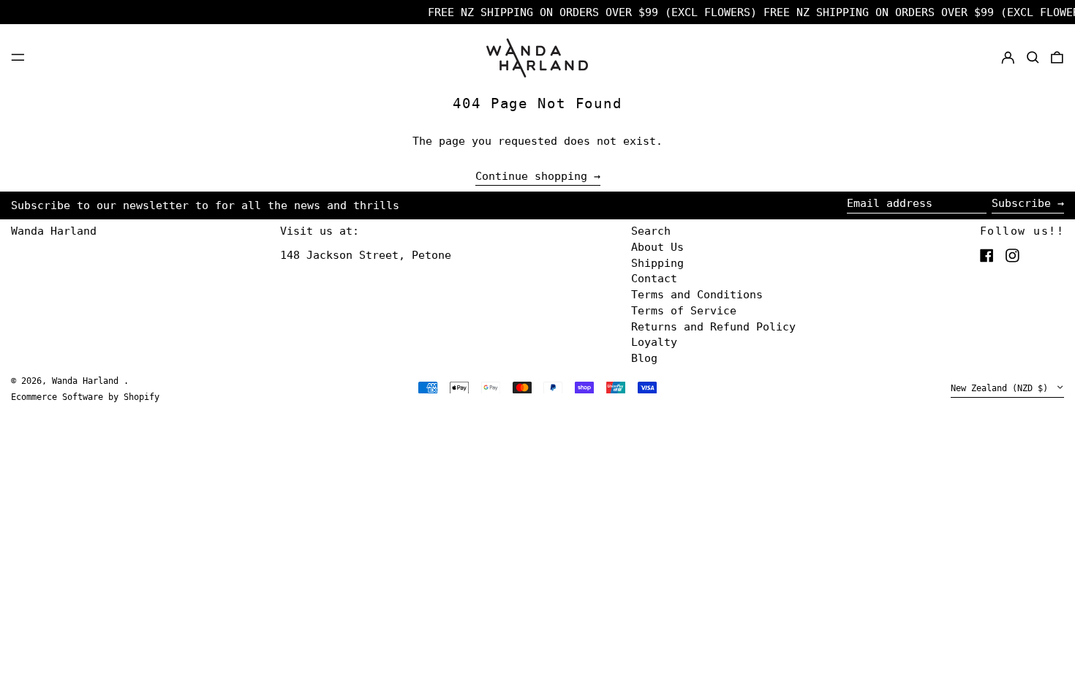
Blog (644, 358)
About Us (657, 247)
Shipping (657, 263)
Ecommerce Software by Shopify (85, 397)
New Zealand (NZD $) (1002, 389)
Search (651, 231)
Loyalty (654, 342)
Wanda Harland (54, 231)
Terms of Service (683, 310)
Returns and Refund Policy (713, 326)
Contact (654, 278)
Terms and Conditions (697, 294)
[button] (1033, 57)
